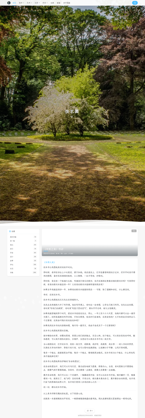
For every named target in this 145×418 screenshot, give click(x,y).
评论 (134, 231)
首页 (14, 3)
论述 (36, 3)
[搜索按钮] (135, 3)
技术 (20, 3)
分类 (52, 3)
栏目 (44, 3)
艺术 (28, 3)
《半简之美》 (49, 262)
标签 (58, 3)
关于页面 (66, 3)
